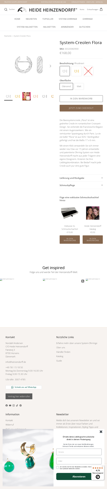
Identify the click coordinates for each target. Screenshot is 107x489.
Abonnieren (79, 476)
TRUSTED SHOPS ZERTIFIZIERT (15, 2)
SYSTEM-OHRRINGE (68, 19)
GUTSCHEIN (84, 27)
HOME (17, 19)
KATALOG (99, 2)
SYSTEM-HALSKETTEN (27, 27)
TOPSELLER (47, 19)
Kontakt (9, 420)
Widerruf (10, 424)
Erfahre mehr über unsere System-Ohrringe (76, 343)
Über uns (60, 347)
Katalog (59, 356)
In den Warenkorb (81, 98)
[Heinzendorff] (47, 9)
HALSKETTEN (49, 27)
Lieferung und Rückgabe (72, 178)
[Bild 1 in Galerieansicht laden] (29, 64)
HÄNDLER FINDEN (78, 2)
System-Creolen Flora (22, 36)
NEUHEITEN (31, 19)
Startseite (8, 36)
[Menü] (102, 467)
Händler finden (63, 351)
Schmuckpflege (67, 185)
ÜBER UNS (90, 2)
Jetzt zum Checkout (81, 108)
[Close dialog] (101, 432)
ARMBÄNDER (67, 27)
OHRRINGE (88, 19)
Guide (59, 360)
